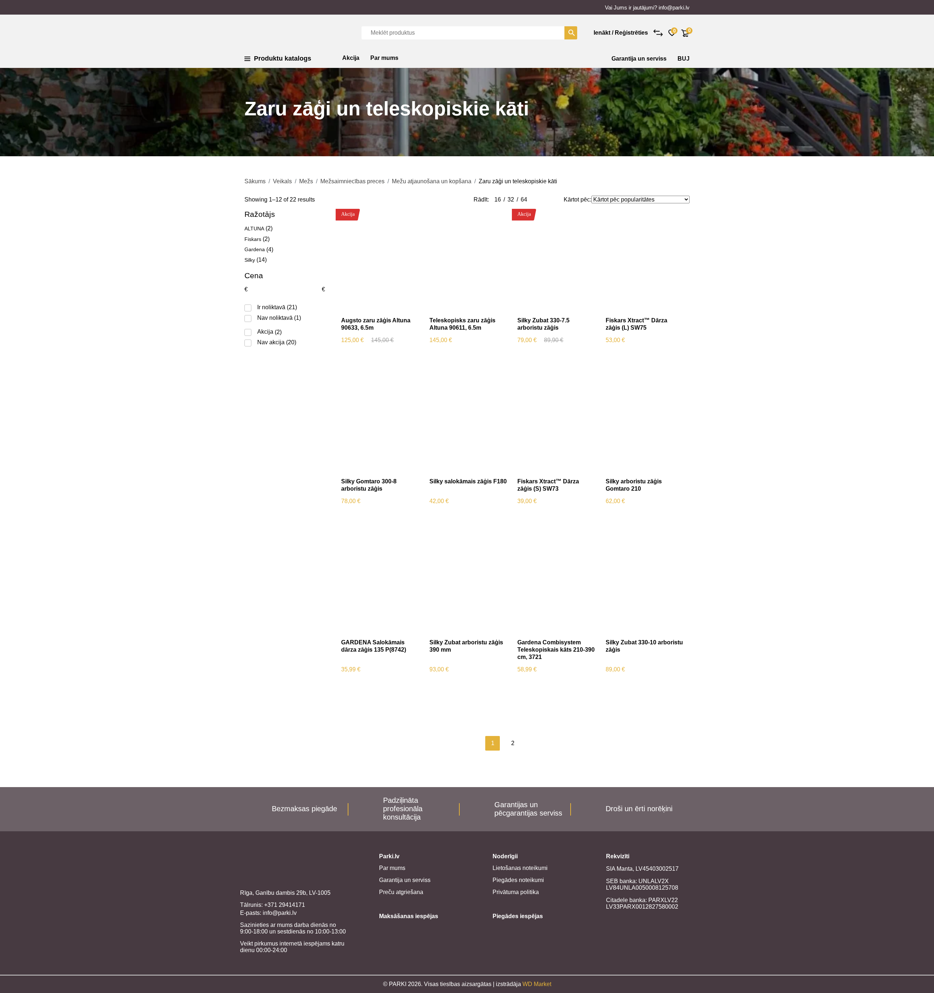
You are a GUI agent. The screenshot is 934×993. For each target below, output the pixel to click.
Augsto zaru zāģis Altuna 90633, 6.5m (375, 324)
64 (524, 199)
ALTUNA (254, 228)
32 (510, 199)
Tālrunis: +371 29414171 (272, 905)
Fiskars (252, 239)
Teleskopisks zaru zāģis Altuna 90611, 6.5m (462, 324)
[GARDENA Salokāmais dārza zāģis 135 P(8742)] (380, 582)
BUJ (684, 58)
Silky (249, 260)
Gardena (254, 249)
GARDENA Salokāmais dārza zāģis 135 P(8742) (373, 646)
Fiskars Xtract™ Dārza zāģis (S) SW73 (548, 485)
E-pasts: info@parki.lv (268, 913)
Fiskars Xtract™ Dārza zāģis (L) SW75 (636, 324)
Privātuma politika (516, 892)
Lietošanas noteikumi (520, 868)
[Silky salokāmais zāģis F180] (468, 421)
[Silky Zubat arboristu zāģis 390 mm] (468, 582)
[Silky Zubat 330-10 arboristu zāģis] (644, 582)
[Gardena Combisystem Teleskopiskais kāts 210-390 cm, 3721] (556, 582)
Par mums (384, 58)
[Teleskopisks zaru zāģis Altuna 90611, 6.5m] (468, 260)
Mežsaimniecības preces (352, 181)
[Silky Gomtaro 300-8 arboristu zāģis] (380, 421)
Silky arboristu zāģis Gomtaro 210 (634, 485)
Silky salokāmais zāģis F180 (468, 481)
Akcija (350, 58)
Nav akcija (271, 342)
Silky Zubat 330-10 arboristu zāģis (644, 646)
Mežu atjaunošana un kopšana (431, 181)
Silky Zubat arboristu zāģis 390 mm (466, 646)
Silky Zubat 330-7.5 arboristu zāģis (543, 324)
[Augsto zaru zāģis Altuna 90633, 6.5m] (380, 260)
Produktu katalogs (282, 58)
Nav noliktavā (275, 318)
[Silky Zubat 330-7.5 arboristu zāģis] (556, 260)
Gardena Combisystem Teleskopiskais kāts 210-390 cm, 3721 (556, 649)
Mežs (306, 181)
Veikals (282, 181)
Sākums (255, 181)
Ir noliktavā (271, 307)
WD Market (536, 984)
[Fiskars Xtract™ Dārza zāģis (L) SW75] (644, 260)
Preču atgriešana (401, 892)
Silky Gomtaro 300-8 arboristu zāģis (369, 485)
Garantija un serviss (639, 58)
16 (497, 199)
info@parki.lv (674, 7)
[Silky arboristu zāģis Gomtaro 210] (644, 421)
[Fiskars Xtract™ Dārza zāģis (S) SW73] (556, 421)
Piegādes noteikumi (518, 880)
